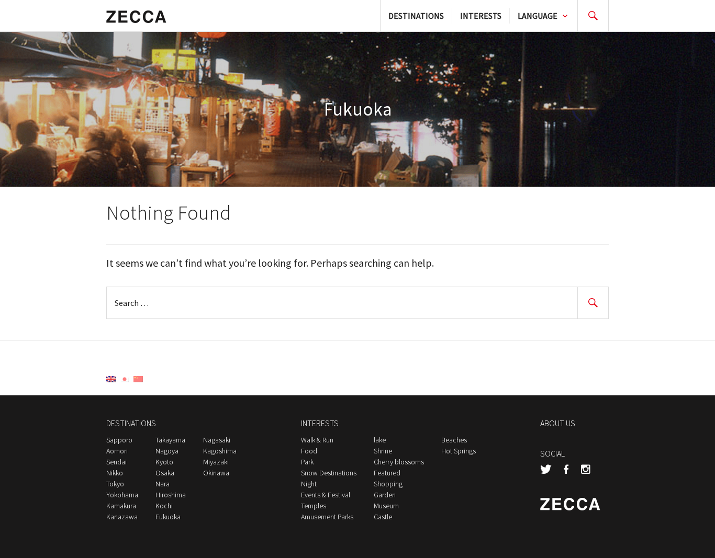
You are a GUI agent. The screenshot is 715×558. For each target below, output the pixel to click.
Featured (387, 472)
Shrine (383, 450)
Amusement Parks (327, 516)
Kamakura (121, 505)
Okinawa (216, 472)
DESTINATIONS (416, 15)
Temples (313, 505)
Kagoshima (220, 450)
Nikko (114, 472)
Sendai (116, 461)
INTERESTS (480, 15)
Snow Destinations (328, 472)
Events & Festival (325, 494)
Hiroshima (170, 494)
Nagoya (166, 450)
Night (309, 483)
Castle (383, 516)
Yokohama (122, 494)
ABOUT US (557, 423)
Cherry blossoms (399, 461)
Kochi (164, 505)
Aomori (117, 450)
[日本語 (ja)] (124, 378)
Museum (386, 505)
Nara (162, 483)
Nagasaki (216, 440)
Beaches (454, 440)
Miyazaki (216, 461)
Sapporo (119, 440)
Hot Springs (458, 450)
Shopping (388, 483)
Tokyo (115, 483)
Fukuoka (168, 516)
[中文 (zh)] (138, 378)
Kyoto (164, 461)
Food (309, 450)
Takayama (170, 440)
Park (307, 461)
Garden (385, 494)
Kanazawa (122, 516)
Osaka (164, 472)
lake (380, 440)
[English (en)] (111, 378)
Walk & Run (317, 440)
